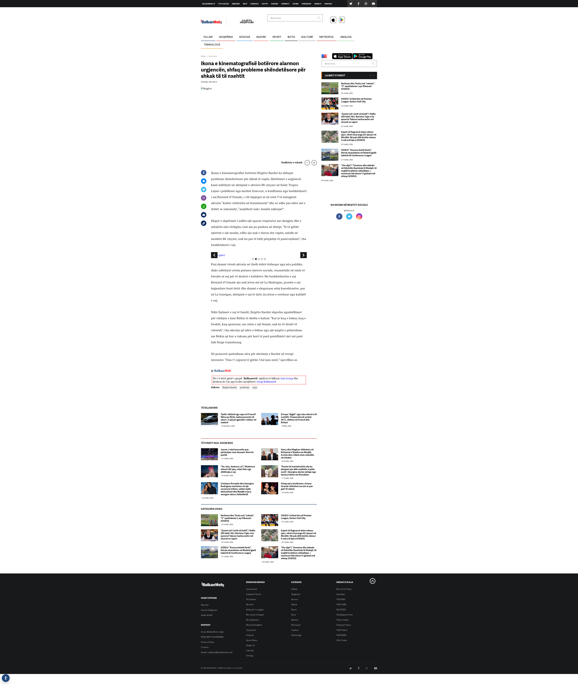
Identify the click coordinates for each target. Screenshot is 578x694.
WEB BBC (341, 599)
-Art (302, 44)
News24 (317, 4)
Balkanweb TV (208, 4)
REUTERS (341, 609)
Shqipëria (226, 37)
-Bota (274, 44)
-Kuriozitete (325, 44)
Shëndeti (285, 4)
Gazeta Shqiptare (209, 610)
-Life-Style (324, 51)
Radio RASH (206, 615)
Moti (245, 4)
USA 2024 (291, 44)
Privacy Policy (207, 642)
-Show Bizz (212, 56)
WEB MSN (341, 635)
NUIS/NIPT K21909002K (212, 636)
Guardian (340, 594)
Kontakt (328, 4)
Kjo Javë (249, 604)
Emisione (236, 4)
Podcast (250, 635)
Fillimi (208, 37)
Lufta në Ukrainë (291, 52)
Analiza (346, 37)
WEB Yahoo (341, 630)
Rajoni (261, 37)
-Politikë (223, 51)
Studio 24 (250, 645)
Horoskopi (306, 4)
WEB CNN (341, 604)
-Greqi (258, 44)
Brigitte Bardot (229, 387)
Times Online (342, 619)
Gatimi (295, 4)
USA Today (341, 640)
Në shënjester (252, 619)
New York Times (344, 589)
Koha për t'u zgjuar (255, 609)
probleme (244, 387)
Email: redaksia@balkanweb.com (216, 652)
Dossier (274, 4)
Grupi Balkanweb (266, 381)
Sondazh (254, 4)
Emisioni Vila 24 (253, 594)
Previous (214, 255)
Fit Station (251, 599)
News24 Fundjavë (254, 624)
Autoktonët (251, 589)
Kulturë (307, 37)
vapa (254, 387)
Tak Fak (250, 650)
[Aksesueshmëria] (6, 678)
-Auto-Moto (209, 52)
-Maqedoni (261, 51)
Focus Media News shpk (212, 631)
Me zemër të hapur (255, 614)
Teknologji (212, 44)
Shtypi (265, 4)
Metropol (326, 37)
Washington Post (344, 614)
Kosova (244, 37)
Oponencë (251, 630)
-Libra (303, 51)
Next (303, 255)
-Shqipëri (276, 51)
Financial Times (343, 624)
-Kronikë (223, 44)
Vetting (249, 655)
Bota (291, 37)
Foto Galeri (223, 4)
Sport (276, 37)
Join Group (287, 378)
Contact (205, 647)
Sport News (251, 640)
